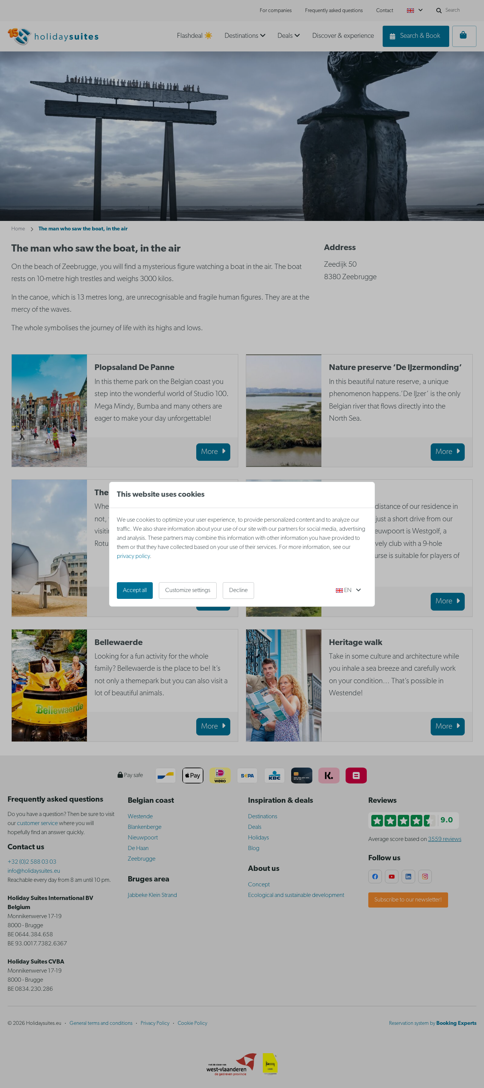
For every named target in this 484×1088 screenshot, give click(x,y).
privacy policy (133, 556)
